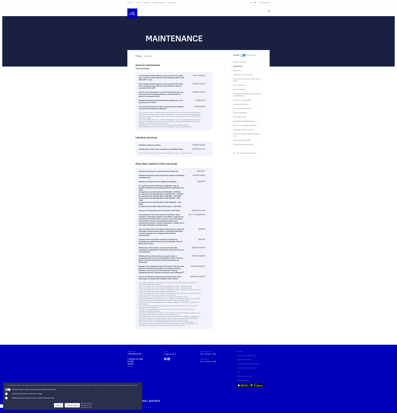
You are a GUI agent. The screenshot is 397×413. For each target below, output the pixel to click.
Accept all (59, 405)
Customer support (159, 3)
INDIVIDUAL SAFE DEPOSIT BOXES (244, 121)
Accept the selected (72, 405)
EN (255, 3)
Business (130, 3)
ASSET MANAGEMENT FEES (242, 140)
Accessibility (171, 3)
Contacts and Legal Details (247, 355)
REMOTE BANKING (239, 89)
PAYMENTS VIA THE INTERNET (242, 75)
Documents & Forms (244, 376)
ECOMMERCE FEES (239, 117)
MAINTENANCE (238, 66)
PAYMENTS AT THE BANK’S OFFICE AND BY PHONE (246, 80)
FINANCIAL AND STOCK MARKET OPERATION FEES (247, 135)
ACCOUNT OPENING (239, 62)
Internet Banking (264, 3)
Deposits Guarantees (244, 360)
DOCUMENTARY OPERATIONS (242, 108)
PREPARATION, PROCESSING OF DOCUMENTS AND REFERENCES (247, 95)
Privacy (239, 351)
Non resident (251, 55)
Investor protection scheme (247, 368)
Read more (86, 405)
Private (138, 3)
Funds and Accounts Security (247, 364)
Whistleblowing (243, 380)
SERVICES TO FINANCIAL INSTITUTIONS (245, 125)
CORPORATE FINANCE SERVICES (243, 130)
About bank (146, 3)
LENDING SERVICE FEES (240, 104)
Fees (238, 372)
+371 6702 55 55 (134, 354)
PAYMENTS (237, 70)
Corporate (148, 56)
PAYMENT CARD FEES (240, 113)
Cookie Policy (113, 385)
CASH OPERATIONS (239, 85)
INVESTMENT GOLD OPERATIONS (243, 144)
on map (130, 366)
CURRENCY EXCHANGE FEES (242, 100)
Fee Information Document (246, 153)
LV (250, 3)
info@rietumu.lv (170, 354)
